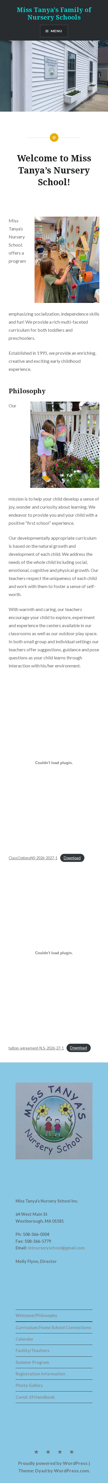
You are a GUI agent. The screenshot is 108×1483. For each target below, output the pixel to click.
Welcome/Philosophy (36, 1315)
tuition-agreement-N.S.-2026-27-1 (36, 1048)
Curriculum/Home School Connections (53, 1327)
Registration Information (40, 1373)
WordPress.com (71, 1470)
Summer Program (32, 1362)
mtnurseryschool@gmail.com (56, 1247)
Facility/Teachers (32, 1350)
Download (72, 858)
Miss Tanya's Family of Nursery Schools (54, 13)
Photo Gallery (29, 1385)
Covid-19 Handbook (35, 1397)
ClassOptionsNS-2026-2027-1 (33, 858)
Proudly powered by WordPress (53, 1463)
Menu (56, 31)
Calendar (24, 1339)
